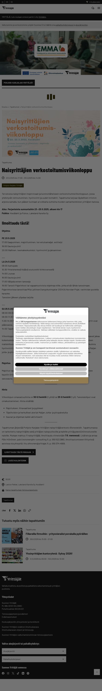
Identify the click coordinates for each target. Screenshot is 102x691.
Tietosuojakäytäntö (51, 380)
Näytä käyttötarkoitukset (51, 373)
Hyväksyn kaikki (51, 364)
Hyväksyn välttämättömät (51, 369)
